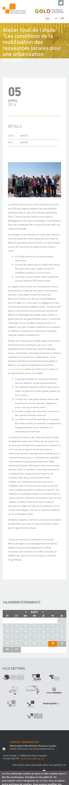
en (56, 18)
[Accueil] (14, 9)
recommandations (16, 369)
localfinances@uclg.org (32, 758)
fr (62, 18)
